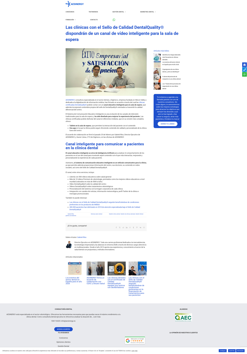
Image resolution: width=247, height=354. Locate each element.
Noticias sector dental (96, 214)
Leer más (97, 317)
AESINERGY (70, 100)
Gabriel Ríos (71, 214)
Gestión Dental (139, 214)
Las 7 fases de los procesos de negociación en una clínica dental (171, 86)
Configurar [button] (222, 350)
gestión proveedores (71, 215)
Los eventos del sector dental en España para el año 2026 (74, 281)
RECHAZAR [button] (240, 350)
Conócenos (63, 338)
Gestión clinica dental (114, 214)
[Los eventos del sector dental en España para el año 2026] (75, 263)
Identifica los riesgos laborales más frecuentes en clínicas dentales (171, 57)
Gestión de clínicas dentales (128, 214)
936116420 (55, 321)
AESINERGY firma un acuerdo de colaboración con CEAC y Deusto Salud (96, 281)
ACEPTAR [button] (231, 350)
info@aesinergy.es (68, 321)
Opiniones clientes (63, 342)
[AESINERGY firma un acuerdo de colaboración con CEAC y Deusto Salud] (96, 263)
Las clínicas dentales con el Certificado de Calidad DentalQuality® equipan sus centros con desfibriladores (117, 283)
